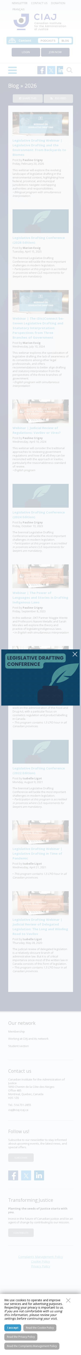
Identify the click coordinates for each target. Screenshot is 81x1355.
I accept (12, 1328)
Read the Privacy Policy (21, 1337)
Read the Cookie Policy (40, 1328)
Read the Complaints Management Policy (32, 1346)
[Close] (75, 654)
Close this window (68, 1300)
